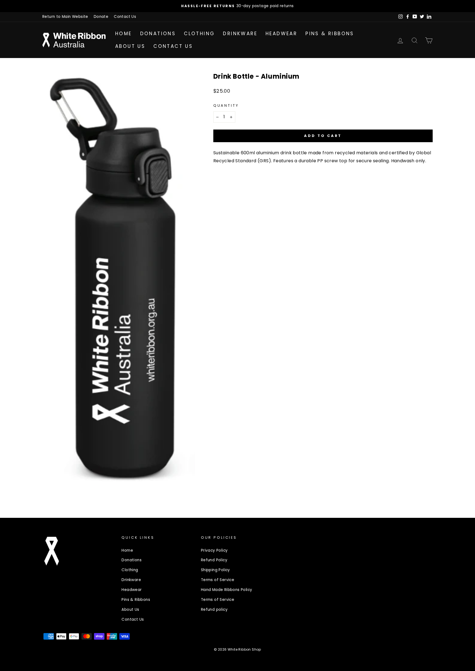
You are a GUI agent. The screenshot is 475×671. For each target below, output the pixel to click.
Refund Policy (214, 560)
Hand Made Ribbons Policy (226, 589)
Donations (158, 33)
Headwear (281, 33)
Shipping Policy (215, 570)
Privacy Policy (214, 550)
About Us (130, 46)
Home (123, 33)
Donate (101, 16)
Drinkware (240, 33)
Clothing (199, 33)
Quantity (226, 105)
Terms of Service (217, 579)
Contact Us (125, 16)
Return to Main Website (65, 16)
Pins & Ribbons (329, 33)
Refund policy (214, 609)
